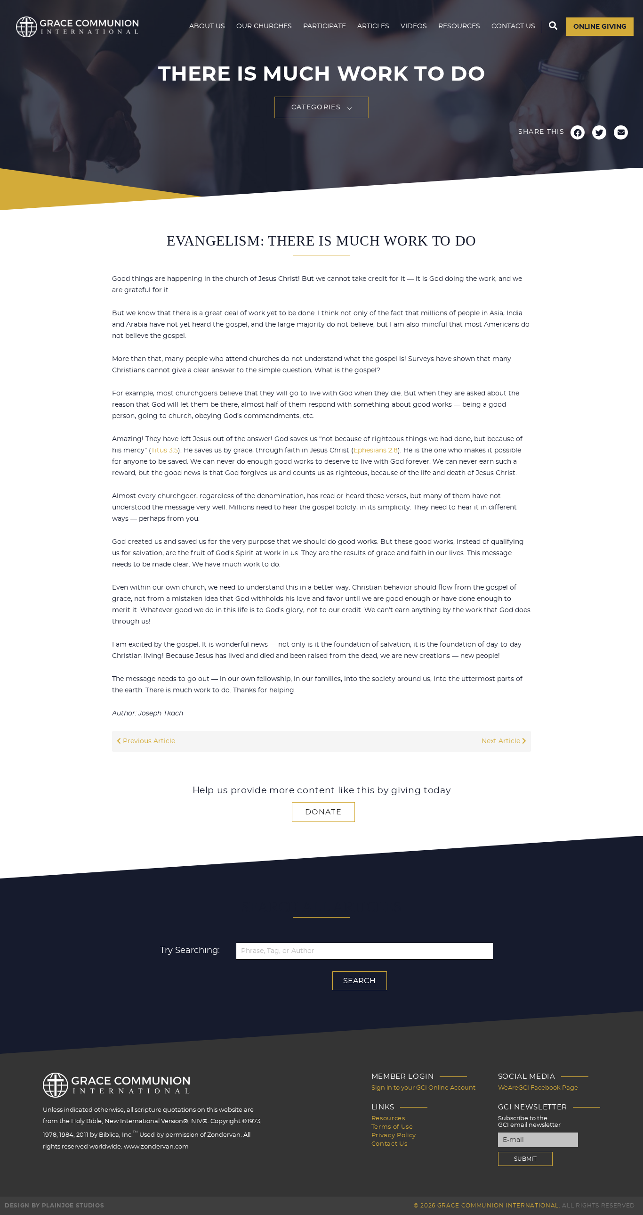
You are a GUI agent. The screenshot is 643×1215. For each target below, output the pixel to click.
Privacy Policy (393, 1136)
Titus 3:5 (164, 450)
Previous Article (148, 741)
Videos (414, 26)
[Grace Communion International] (77, 26)
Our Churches (264, 26)
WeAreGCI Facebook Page (538, 1088)
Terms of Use (392, 1127)
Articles (373, 26)
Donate (323, 812)
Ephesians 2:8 (376, 450)
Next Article (502, 741)
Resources (459, 26)
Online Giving (600, 27)
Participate (324, 26)
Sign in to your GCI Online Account (423, 1088)
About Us (207, 26)
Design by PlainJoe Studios (54, 1205)
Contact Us (513, 26)
